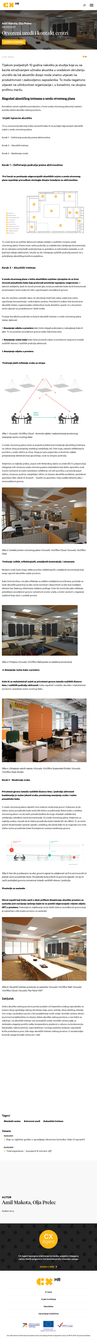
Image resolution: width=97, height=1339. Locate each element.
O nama (48, 1291)
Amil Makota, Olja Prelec (17, 23)
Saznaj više (47, 1266)
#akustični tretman (53, 1121)
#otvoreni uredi (32, 1121)
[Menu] (91, 5)
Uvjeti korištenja (48, 1299)
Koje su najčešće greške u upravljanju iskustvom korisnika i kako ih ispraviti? (45, 1139)
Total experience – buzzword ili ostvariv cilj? (29, 1150)
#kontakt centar (12, 1121)
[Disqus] (44, 1074)
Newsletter (48, 1306)
